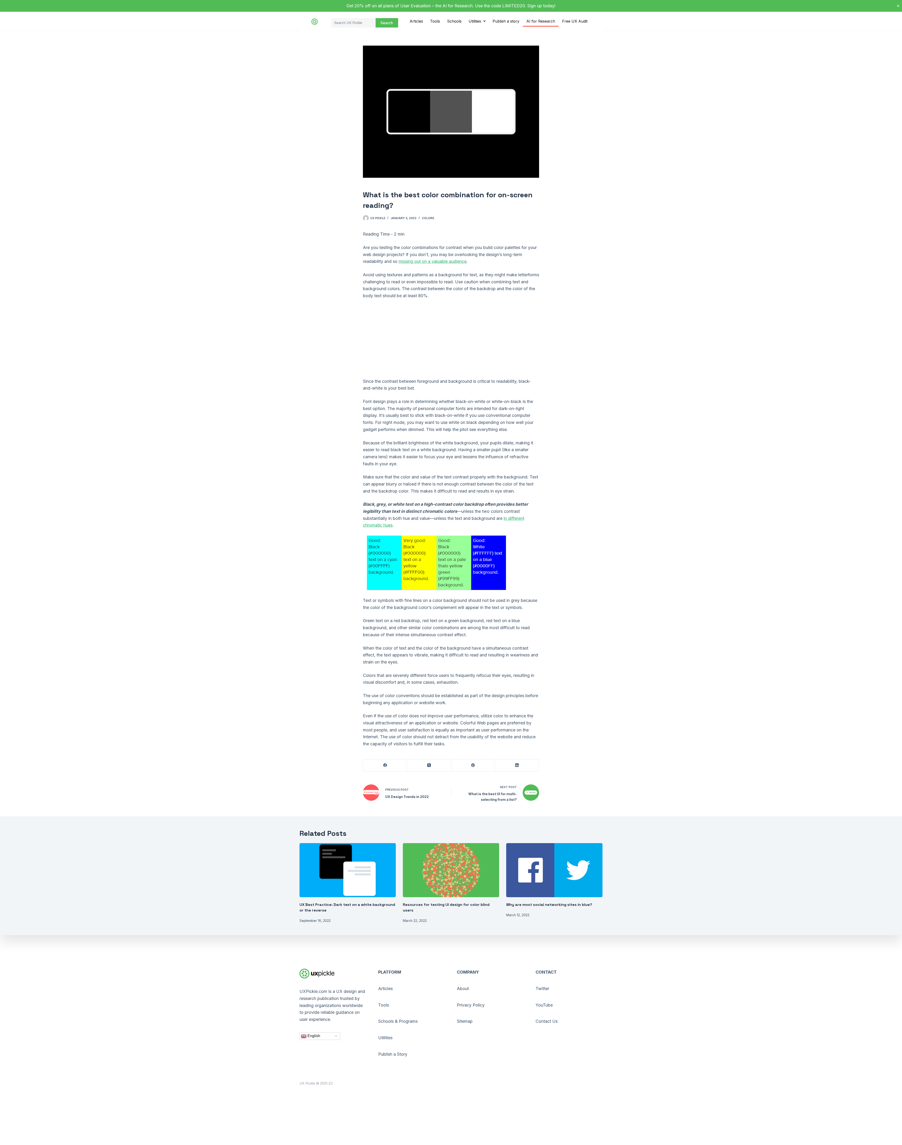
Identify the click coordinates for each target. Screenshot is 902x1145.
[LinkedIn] (517, 765)
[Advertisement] (451, 338)
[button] (477, 21)
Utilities (475, 21)
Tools (435, 21)
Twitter (542, 988)
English (313, 1036)
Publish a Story (392, 1054)
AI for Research (540, 21)
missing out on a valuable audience (433, 261)
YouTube (544, 1005)
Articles (416, 21)
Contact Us (547, 1021)
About (463, 988)
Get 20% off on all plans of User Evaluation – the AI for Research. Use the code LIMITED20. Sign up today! (451, 5)
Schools (454, 21)
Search (387, 22)
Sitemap (465, 1021)
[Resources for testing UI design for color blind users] (451, 870)
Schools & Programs (398, 1021)
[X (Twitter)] (429, 765)
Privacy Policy (471, 1005)
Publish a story (506, 21)
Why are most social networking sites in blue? (549, 904)
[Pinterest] (473, 765)
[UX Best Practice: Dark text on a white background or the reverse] (347, 870)
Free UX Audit (574, 21)
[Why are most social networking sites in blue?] (554, 870)
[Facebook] (385, 765)
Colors (428, 218)
